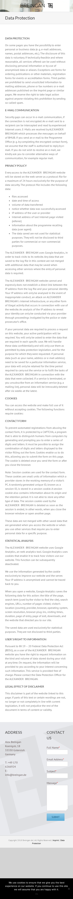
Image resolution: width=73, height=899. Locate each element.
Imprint (56, 840)
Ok (36, 893)
